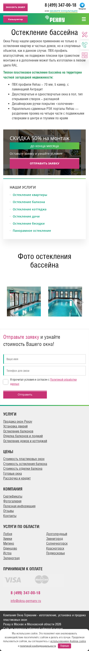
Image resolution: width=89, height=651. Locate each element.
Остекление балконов (18, 431)
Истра (7, 553)
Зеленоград (11, 558)
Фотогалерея (12, 501)
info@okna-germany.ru (26, 601)
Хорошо (64, 645)
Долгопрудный (56, 534)
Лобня (7, 534)
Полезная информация (19, 506)
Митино (8, 543)
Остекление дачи (26, 216)
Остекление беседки (29, 223)
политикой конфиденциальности (38, 645)
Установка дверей (15, 426)
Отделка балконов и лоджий (23, 436)
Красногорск (55, 548)
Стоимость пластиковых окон (23, 459)
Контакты (9, 516)
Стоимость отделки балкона (22, 469)
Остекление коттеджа (29, 209)
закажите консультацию (64, 10)
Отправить (25, 394)
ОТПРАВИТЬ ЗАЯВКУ (44, 163)
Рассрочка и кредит (17, 478)
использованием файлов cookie (68, 641)
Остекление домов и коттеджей (25, 441)
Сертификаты (12, 496)
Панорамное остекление (32, 231)
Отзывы (8, 511)
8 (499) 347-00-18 (60, 4)
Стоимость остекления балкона (25, 464)
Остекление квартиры (30, 195)
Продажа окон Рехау (17, 421)
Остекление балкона (29, 202)
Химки (7, 539)
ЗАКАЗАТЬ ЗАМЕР (15, 7)
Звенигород (54, 539)
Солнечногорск (57, 543)
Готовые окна (12, 473)
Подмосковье (55, 553)
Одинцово (10, 548)
